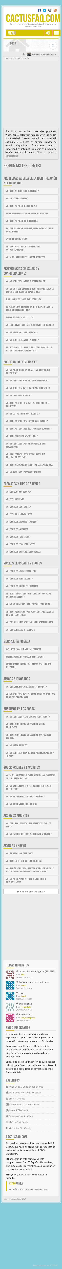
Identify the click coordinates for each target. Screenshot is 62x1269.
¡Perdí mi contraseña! (16, 239)
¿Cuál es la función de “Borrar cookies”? (25, 257)
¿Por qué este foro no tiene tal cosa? (24, 861)
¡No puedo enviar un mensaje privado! (23, 649)
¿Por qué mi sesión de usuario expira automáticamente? (23, 248)
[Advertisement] (31, 94)
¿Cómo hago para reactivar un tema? (23, 472)
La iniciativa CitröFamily (19, 1128)
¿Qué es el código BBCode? (18, 491)
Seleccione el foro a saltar (30, 891)
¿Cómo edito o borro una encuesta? (23, 413)
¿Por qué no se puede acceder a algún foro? (27, 421)
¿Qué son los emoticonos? (18, 506)
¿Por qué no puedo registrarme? (21, 206)
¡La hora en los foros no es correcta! (23, 299)
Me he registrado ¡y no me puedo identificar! (27, 213)
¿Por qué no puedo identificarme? (22, 221)
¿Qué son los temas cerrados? (20, 544)
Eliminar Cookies (16, 1098)
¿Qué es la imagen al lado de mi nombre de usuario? (30, 325)
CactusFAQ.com (33, 18)
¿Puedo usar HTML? (15, 499)
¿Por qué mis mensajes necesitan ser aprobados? (29, 465)
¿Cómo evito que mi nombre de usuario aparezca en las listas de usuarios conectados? (30, 290)
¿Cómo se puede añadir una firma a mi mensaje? (28, 388)
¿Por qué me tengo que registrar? (22, 191)
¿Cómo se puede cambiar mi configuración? (26, 281)
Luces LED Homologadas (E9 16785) (36, 971)
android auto (25, 1003)
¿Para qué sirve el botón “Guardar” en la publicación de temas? (25, 456)
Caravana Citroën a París (20, 1116)
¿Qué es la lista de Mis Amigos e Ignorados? (26, 686)
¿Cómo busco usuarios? (17, 745)
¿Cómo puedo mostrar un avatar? (22, 332)
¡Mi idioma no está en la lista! (19, 317)
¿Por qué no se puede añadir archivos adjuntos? (29, 428)
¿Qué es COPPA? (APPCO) (17, 198)
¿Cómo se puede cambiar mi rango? (22, 340)
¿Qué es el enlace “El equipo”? (20, 629)
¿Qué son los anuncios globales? (22, 521)
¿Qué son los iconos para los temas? (23, 551)
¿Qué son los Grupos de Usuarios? (22, 586)
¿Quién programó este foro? (19, 853)
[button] (47, 33)
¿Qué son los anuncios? (17, 529)
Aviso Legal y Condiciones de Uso (25, 1086)
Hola (20, 992)
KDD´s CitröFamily (18, 1122)
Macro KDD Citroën (19, 1110)
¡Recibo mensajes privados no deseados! (25, 656)
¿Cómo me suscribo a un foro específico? (25, 796)
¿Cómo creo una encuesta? (19, 395)
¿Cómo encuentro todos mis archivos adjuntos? (29, 834)
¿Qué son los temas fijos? (18, 536)
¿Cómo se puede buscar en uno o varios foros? (28, 716)
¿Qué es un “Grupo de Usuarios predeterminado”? (29, 622)
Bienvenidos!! (25, 1014)
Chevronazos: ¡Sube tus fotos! (25, 1104)
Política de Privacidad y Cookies (25, 1092)
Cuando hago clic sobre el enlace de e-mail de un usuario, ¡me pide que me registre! (29, 349)
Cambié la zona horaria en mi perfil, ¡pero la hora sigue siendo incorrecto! (29, 308)
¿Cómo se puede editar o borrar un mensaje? (27, 380)
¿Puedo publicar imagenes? (19, 514)
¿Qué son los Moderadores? (19, 578)
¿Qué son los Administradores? (21, 571)
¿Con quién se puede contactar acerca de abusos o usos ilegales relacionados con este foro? (30, 870)
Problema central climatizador (33, 982)
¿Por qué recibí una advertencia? (22, 436)
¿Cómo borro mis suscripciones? (21, 804)
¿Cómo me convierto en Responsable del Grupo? (29, 604)
